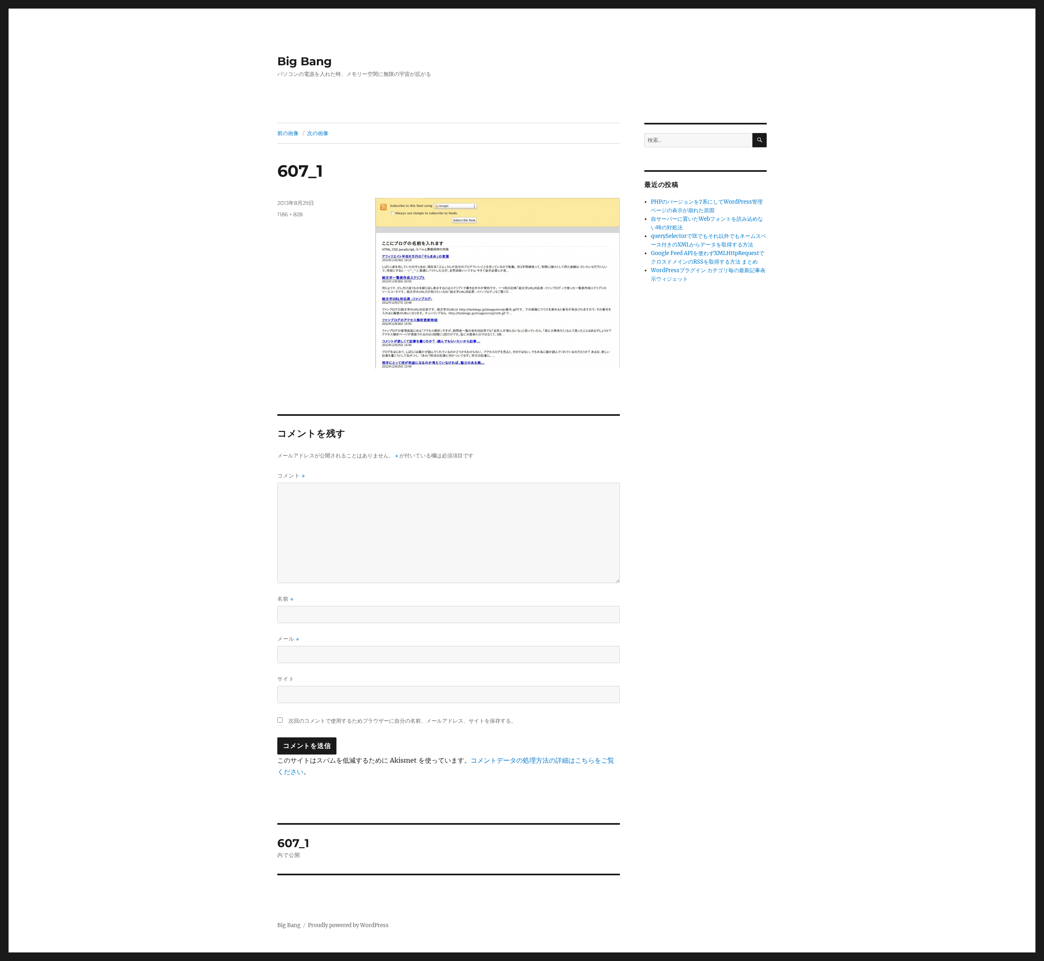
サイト (285, 678)
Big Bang (304, 61)
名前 (285, 598)
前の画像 (288, 133)
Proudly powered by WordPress (348, 925)
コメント (291, 475)
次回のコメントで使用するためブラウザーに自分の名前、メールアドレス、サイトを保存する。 (402, 720)
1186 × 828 (290, 214)
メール (288, 638)
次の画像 (317, 133)
